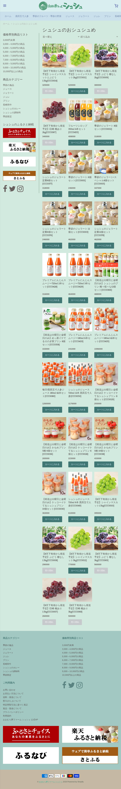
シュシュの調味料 (12, 112)
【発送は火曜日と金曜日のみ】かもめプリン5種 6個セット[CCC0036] (54, 449)
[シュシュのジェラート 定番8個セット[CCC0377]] (54, 162)
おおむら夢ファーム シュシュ (50, 782)
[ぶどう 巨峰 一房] (54, 110)
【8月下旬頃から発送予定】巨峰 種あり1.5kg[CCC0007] (53, 608)
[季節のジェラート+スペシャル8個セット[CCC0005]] (106, 162)
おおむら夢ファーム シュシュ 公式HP (20, 719)
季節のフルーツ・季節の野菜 (47, 16)
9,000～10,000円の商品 (14, 67)
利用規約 (7, 716)
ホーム (8, 16)
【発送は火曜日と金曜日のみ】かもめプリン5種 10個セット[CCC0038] (106, 449)
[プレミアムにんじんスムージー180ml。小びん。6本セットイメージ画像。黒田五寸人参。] (80, 319)
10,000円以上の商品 (13, 71)
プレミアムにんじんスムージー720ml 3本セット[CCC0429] (80, 283)
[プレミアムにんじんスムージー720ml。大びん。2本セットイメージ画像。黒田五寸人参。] (54, 265)
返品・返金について (12, 708)
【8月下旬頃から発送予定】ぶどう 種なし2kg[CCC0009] (105, 74)
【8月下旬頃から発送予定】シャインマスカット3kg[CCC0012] (80, 557)
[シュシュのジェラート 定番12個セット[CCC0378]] (106, 213)
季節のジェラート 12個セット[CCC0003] (79, 230)
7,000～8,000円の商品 (14, 59)
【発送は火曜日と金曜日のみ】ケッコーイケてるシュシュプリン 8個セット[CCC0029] (106, 394)
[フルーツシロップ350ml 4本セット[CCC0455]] (80, 110)
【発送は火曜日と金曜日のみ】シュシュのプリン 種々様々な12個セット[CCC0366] (106, 285)
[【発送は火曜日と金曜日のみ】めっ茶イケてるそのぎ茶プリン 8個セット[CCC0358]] (54, 319)
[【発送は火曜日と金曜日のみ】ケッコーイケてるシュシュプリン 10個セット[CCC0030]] (54, 484)
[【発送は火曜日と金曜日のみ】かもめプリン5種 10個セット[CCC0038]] (106, 429)
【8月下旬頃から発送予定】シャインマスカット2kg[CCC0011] (80, 74)
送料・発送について (12, 697)
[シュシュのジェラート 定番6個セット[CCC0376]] (54, 213)
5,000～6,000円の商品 (14, 52)
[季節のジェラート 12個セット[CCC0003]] (80, 213)
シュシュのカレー (12, 108)
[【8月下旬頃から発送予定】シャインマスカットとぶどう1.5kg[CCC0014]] (54, 55)
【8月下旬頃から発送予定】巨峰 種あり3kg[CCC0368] (79, 608)
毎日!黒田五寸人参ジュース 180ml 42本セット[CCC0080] (54, 393)
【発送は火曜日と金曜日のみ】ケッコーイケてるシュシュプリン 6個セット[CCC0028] (80, 449)
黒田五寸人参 (22, 16)
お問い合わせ (9, 690)
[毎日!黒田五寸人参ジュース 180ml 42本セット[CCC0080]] (54, 374)
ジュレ (97, 16)
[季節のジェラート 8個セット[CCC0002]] (106, 110)
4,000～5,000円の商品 (14, 48)
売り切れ (49, 91)
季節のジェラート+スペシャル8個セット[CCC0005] (105, 180)
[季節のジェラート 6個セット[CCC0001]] (80, 162)
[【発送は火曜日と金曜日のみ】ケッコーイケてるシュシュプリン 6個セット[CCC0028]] (80, 429)
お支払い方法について (13, 693)
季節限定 (7, 116)
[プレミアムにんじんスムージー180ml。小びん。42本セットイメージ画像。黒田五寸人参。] (106, 319)
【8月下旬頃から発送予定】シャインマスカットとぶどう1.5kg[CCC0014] (54, 75)
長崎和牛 (7, 104)
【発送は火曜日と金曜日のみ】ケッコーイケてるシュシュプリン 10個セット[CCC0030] (54, 504)
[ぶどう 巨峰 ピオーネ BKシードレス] (106, 55)
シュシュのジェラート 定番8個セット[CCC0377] (54, 180)
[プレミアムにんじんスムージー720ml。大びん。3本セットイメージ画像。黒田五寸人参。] (80, 265)
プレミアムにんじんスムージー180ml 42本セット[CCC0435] (106, 338)
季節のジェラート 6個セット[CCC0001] (79, 179)
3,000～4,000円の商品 (14, 44)
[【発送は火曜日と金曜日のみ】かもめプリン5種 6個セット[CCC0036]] (54, 429)
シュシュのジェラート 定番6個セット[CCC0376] (54, 232)
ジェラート (83, 16)
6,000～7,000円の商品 (14, 56)
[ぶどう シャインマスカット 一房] (80, 55)
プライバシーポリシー (13, 712)
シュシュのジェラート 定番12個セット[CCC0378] (106, 232)
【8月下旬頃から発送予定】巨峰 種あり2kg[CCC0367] (53, 129)
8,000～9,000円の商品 (14, 63)
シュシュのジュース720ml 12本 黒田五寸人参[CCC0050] (80, 393)
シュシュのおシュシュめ (25, 24)
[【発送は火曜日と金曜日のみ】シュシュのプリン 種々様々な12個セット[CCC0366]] (106, 265)
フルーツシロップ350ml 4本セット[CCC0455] (77, 129)
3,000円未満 (9, 40)
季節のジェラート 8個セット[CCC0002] (105, 127)
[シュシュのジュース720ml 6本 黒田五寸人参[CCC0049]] (80, 484)
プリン (107, 16)
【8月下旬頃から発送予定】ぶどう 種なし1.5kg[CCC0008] (53, 557)
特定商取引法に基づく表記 (15, 705)
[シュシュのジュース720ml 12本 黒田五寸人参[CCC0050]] (80, 374)
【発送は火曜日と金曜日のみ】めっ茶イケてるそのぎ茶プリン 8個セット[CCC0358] (54, 339)
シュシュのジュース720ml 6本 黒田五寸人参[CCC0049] (79, 502)
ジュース (70, 16)
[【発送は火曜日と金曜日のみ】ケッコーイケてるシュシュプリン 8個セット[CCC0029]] (106, 374)
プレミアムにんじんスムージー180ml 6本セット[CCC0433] (80, 338)
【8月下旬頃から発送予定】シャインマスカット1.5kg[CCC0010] (106, 502)
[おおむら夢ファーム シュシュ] (60, 5)
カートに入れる (78, 91)
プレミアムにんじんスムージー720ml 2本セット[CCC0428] (54, 283)
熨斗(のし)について (12, 701)
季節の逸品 (8, 85)
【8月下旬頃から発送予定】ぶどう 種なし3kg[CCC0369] (105, 557)
